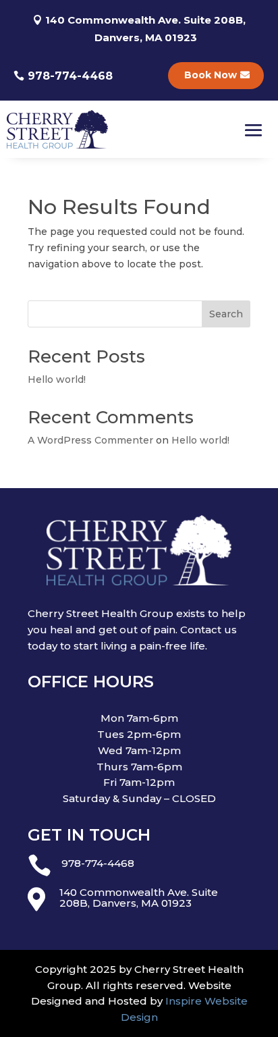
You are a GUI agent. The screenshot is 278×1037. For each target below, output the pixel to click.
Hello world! (57, 379)
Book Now (210, 75)
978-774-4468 (70, 76)
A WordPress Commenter (90, 440)
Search (226, 314)
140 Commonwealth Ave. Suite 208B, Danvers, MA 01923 (145, 29)
